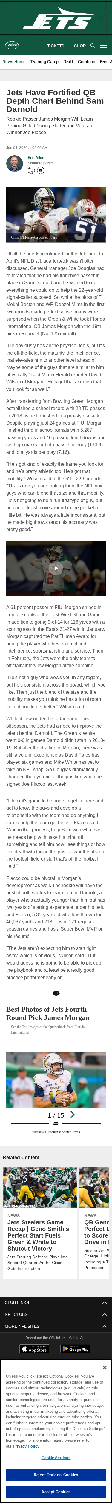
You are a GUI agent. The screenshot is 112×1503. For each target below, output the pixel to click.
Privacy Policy (72, 1446)
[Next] (72, 1114)
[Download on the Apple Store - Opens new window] (34, 1349)
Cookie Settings (56, 1457)
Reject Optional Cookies (56, 1474)
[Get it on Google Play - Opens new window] (75, 1351)
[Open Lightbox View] (56, 1093)
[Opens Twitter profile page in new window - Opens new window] (31, 170)
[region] (56, 1434)
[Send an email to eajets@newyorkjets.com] (40, 170)
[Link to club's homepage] (12, 43)
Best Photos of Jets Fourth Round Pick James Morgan (51, 1013)
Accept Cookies (56, 1491)
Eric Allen (36, 158)
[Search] (92, 45)
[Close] (104, 1373)
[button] (56, 568)
